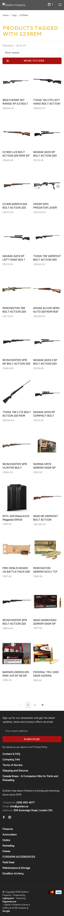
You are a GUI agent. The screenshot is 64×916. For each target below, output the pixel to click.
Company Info (11, 759)
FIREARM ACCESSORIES (18, 856)
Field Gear (8, 862)
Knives (6, 851)
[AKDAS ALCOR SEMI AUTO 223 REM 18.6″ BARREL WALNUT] (47, 290)
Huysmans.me (9, 901)
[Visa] (58, 893)
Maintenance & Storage (16, 867)
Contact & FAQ (11, 753)
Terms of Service (12, 765)
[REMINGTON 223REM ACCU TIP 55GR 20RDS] (47, 550)
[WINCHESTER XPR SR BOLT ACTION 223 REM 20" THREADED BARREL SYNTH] (16, 342)
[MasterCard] (52, 893)
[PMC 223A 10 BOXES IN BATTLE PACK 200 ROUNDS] (16, 550)
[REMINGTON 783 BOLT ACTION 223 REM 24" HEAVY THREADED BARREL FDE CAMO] (16, 290)
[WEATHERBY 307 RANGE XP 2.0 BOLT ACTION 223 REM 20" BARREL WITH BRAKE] (16, 82)
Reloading (8, 845)
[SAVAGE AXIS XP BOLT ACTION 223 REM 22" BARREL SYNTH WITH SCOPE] (47, 134)
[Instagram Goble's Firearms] (9, 817)
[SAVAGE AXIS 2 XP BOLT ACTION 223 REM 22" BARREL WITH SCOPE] (47, 342)
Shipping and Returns (15, 770)
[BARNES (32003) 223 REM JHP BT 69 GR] (16, 654)
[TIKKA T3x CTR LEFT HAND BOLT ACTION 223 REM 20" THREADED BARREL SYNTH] (47, 82)
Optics (6, 840)
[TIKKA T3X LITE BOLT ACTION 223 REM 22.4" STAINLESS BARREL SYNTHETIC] (16, 394)
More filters (34, 60)
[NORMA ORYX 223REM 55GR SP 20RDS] (47, 446)
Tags (14, 15)
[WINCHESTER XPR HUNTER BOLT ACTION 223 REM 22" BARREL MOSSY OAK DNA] (16, 446)
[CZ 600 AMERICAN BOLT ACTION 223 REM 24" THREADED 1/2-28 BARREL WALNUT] (16, 186)
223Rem (24, 15)
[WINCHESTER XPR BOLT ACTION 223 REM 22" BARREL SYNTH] (16, 602)
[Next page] (42, 705)
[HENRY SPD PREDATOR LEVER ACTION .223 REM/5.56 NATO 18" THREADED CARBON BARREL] (47, 186)
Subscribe (32, 739)
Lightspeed (8, 898)
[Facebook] (3, 817)
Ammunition (9, 834)
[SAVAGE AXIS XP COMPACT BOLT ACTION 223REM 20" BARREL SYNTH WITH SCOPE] (47, 394)
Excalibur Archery (12, 873)
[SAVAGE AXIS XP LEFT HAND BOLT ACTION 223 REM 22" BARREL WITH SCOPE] (16, 238)
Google (6, 911)
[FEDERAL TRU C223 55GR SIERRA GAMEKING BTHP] (47, 654)
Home (5, 15)
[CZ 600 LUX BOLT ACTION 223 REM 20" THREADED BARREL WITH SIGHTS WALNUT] (16, 134)
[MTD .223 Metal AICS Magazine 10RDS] (16, 498)
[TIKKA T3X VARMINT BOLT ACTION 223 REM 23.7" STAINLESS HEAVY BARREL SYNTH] (47, 238)
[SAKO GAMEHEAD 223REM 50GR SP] (47, 602)
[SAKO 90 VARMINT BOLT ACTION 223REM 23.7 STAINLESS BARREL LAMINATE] (47, 498)
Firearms (7, 828)
